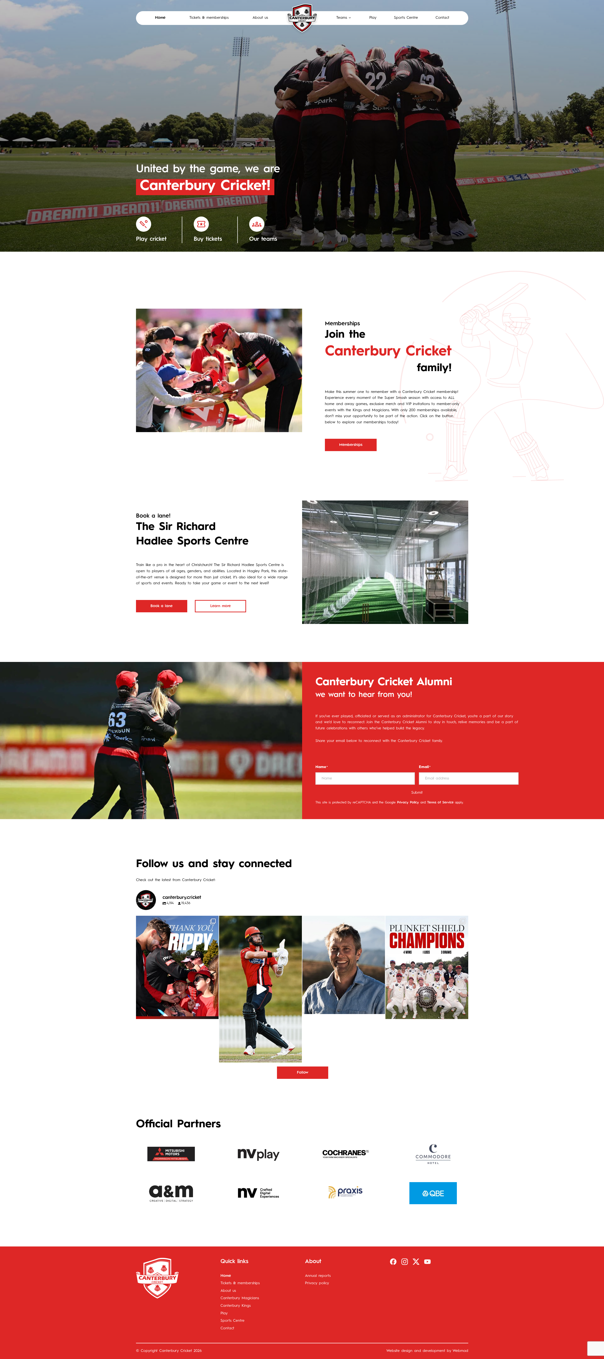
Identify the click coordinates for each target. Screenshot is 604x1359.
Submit (417, 793)
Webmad (460, 1351)
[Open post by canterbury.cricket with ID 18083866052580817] (426, 967)
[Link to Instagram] (404, 1261)
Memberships (350, 445)
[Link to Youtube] (427, 1261)
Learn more (220, 606)
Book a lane (161, 606)
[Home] (302, 18)
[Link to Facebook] (393, 1261)
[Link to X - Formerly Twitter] (416, 1261)
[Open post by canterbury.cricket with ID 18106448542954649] (177, 967)
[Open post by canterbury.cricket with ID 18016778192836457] (343, 965)
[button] (344, 18)
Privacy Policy (408, 802)
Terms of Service (440, 802)
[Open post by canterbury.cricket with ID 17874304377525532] (260, 989)
